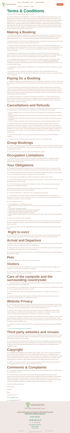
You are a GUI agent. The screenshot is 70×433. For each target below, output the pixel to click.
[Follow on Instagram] (35, 422)
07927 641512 (35, 417)
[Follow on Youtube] (37, 422)
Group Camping (25, 2)
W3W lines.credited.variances (35, 413)
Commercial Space (39, 2)
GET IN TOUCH (35, 426)
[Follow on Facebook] (31, 422)
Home (19, 2)
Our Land (20, 6)
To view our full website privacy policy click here (19, 328)
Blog (32, 6)
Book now (60, 4)
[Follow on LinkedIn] (39, 422)
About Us (26, 6)
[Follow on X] (33, 422)
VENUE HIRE (35, 428)
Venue (31, 2)
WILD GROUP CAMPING (35, 424)
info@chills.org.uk (14, 397)
